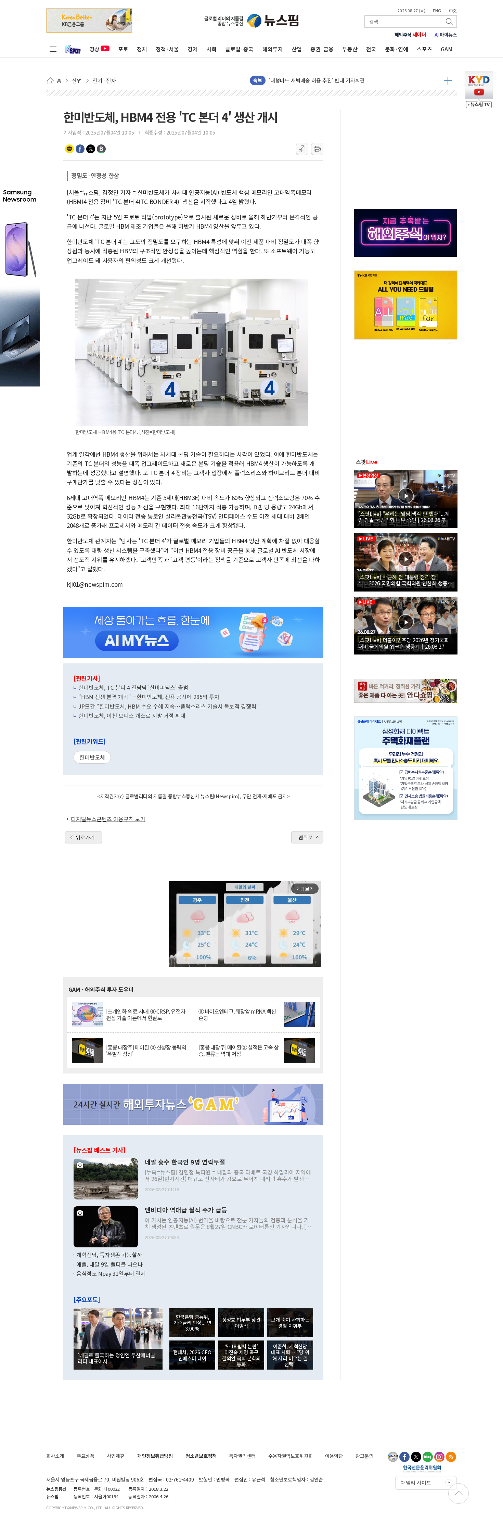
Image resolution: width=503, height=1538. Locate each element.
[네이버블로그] (428, 1457)
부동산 (350, 49)
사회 (211, 49)
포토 (123, 49)
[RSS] (451, 1457)
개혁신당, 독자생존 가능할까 (109, 1254)
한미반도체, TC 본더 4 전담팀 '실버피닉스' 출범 (133, 687)
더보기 (447, 80)
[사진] (106, 1178)
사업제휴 (116, 1455)
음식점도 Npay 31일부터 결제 (111, 1273)
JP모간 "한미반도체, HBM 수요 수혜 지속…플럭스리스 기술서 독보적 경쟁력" (168, 706)
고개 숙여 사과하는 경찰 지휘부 (290, 1322)
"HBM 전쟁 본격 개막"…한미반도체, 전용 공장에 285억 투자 (148, 696)
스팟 (366, 462)
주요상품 (85, 1455)
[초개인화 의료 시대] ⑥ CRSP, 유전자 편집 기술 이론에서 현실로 (145, 1014)
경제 (193, 49)
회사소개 (55, 1455)
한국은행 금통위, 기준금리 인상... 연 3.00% (192, 1322)
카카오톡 (69, 148)
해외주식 (410, 34)
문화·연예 (396, 49)
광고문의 (364, 1455)
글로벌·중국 (239, 49)
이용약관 (334, 1455)
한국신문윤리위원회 (422, 1468)
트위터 (90, 148)
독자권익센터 (242, 1455)
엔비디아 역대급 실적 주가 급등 (186, 1210)
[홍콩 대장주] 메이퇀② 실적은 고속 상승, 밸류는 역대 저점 (238, 1050)
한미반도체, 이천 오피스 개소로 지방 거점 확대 (131, 715)
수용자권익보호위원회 (290, 1455)
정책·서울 (167, 49)
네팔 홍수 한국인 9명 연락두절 (185, 1162)
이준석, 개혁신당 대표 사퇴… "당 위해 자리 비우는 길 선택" (290, 1355)
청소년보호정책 (201, 1455)
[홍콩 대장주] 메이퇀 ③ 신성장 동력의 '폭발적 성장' (146, 1050)
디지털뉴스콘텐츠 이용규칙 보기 (108, 819)
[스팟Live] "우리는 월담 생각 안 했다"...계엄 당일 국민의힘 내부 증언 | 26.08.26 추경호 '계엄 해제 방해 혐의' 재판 (404, 516)
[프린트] (317, 149)
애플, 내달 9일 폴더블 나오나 (109, 1264)
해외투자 (272, 49)
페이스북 (80, 148)
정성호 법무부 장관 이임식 (241, 1322)
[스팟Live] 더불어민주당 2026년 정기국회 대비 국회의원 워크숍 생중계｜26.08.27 (403, 643)
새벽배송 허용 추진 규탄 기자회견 (305, 80)
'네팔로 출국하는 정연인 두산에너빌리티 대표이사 (116, 1358)
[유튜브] (393, 1457)
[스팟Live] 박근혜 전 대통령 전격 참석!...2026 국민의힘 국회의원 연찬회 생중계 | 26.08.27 (405, 580)
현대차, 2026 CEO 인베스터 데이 (192, 1354)
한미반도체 (92, 757)
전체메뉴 (53, 49)
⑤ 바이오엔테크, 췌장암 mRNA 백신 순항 (237, 1014)
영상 (94, 49)
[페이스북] (404, 1457)
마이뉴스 (446, 34)
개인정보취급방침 (155, 1455)
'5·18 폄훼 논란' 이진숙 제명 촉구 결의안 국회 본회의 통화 (241, 1355)
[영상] (405, 498)
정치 (142, 49)
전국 (371, 49)
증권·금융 (322, 49)
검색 (450, 21)
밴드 (101, 148)
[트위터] (416, 1457)
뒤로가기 (85, 837)
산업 (297, 49)
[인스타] (439, 1457)
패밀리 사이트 (416, 1482)
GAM (447, 49)
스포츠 (424, 49)
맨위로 (305, 837)
